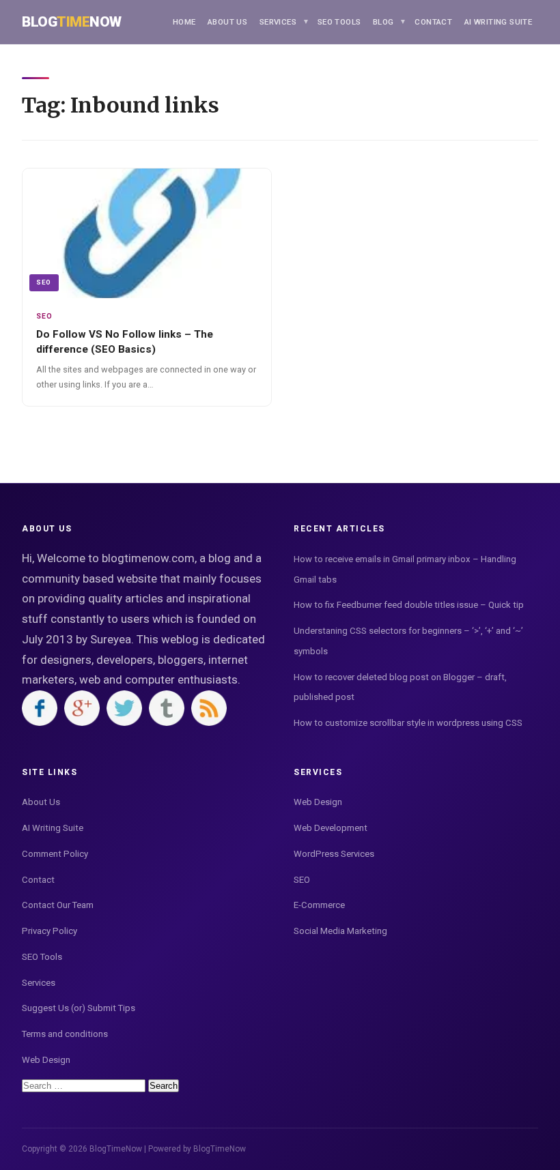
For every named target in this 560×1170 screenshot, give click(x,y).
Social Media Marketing (340, 931)
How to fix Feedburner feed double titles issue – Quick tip (409, 605)
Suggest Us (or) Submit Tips (78, 1008)
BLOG (383, 22)
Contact (433, 22)
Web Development (330, 828)
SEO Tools (339, 22)
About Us (227, 22)
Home (184, 22)
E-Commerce (319, 905)
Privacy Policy (49, 931)
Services (278, 22)
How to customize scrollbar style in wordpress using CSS (408, 723)
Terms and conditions (65, 1034)
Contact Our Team (58, 905)
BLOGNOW (72, 22)
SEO (43, 282)
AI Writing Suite (498, 22)
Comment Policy (55, 854)
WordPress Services (334, 854)
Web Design (46, 1060)
